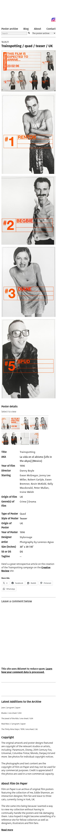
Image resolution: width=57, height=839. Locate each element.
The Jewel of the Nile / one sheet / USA (17, 718)
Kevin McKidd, (39, 484)
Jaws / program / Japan (10, 707)
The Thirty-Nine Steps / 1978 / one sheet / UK (19, 729)
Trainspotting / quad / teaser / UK (27, 46)
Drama (32, 501)
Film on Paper (7, 11)
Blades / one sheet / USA (11, 713)
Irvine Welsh (27, 492)
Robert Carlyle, (36, 479)
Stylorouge (26, 537)
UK (21, 497)
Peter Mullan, (41, 488)
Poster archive (9, 28)
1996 (22, 466)
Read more (7, 830)
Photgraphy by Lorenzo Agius (37, 542)
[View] (6, 423)
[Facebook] (48, 20)
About (37, 28)
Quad (23, 514)
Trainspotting (27, 452)
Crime (23, 501)
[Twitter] (43, 20)
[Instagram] (53, 20)
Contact (51, 28)
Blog (26, 28)
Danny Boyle (27, 470)
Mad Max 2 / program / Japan (13, 723)
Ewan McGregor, (29, 475)
